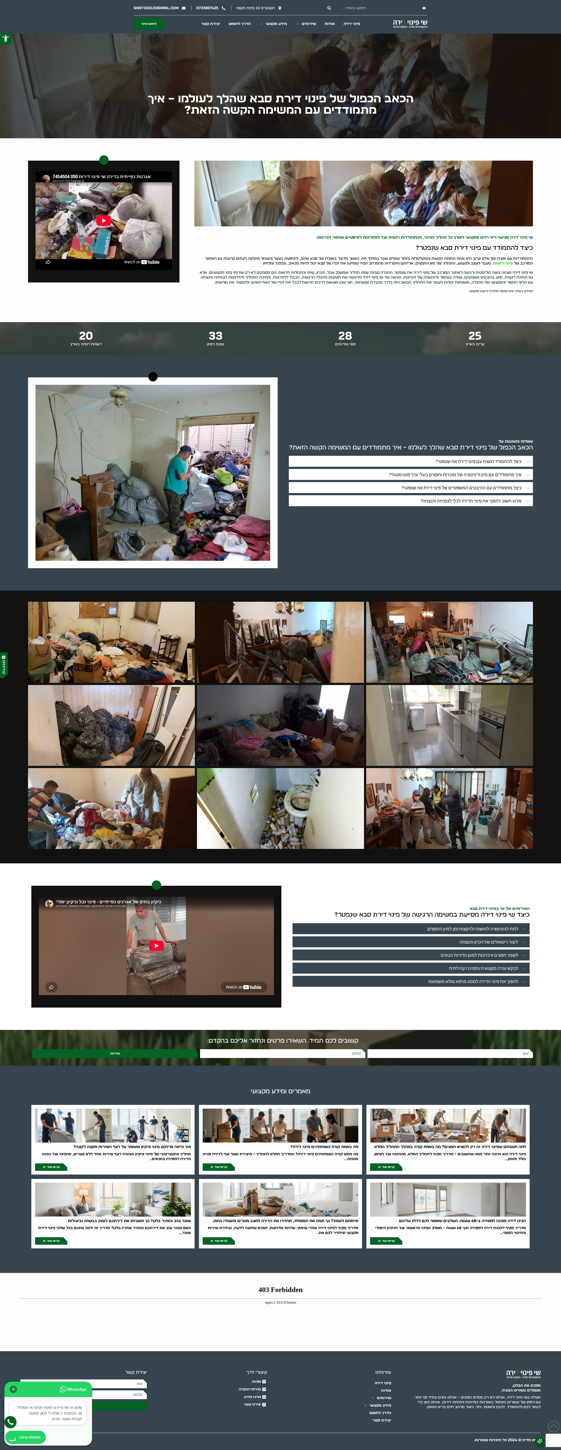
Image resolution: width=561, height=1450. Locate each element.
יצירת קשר (210, 24)
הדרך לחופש (240, 24)
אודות (330, 24)
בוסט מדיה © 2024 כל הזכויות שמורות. (507, 1440)
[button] (5, 38)
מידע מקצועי (276, 24)
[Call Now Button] (10, 1422)
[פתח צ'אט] (540, 1442)
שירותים (309, 24)
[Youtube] (424, 8)
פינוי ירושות (503, 263)
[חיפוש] (329, 8)
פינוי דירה (352, 24)
